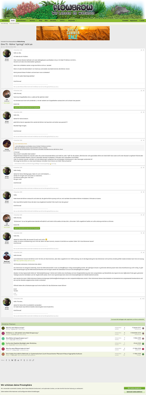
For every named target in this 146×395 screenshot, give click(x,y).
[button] (22, 20)
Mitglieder (71, 20)
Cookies (19, 388)
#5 (143, 167)
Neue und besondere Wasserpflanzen (26, 355)
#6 (143, 192)
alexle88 (8, 334)
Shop (40, 20)
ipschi (7, 339)
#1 (143, 50)
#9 (143, 252)
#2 (143, 90)
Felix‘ (7, 345)
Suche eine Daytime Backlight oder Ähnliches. (21, 343)
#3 (143, 112)
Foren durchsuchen (14, 23)
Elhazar (8, 355)
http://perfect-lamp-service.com (25, 260)
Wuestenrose (138, 329)
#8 (143, 233)
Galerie (62, 20)
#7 (143, 215)
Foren (13, 20)
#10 (143, 298)
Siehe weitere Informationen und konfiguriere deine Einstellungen (20, 391)
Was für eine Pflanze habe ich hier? (18, 348)
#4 (143, 140)
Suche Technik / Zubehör (21, 345)
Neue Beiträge (4, 23)
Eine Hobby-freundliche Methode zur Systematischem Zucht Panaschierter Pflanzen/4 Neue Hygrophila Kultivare (44, 354)
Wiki (46, 20)
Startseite (5, 20)
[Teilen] (141, 50)
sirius (3, 47)
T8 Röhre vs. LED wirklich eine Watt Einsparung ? (22, 333)
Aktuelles (53, 20)
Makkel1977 (9, 350)
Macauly (8, 329)
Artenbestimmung (24, 350)
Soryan (139, 339)
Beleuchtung (22, 329)
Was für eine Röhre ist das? (15, 328)
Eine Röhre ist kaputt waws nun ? (17, 338)
